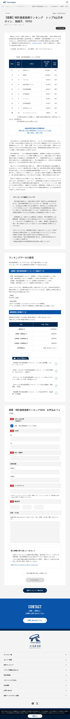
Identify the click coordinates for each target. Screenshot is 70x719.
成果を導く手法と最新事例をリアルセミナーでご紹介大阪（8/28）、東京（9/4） (35, 130)
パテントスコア (37, 43)
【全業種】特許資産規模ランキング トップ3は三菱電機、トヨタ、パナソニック (31, 363)
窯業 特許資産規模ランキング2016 (25, 426)
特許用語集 (7, 675)
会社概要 (6, 685)
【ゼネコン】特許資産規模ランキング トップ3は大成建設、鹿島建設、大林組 (32, 385)
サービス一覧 (8, 654)
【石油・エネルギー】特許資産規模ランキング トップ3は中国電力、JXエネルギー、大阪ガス (32, 371)
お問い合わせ (8, 690)
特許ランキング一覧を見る (35, 590)
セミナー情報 (8, 660)
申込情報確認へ (35, 580)
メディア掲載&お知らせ (11, 670)
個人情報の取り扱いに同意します (37, 573)
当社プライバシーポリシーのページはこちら (24, 565)
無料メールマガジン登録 (11, 695)
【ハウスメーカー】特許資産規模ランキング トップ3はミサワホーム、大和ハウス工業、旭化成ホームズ (32, 378)
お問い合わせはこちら (35, 620)
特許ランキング (8, 665)
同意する (34, 716)
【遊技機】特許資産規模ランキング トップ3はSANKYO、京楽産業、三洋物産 (32, 393)
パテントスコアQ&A (10, 680)
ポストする (61, 28)
